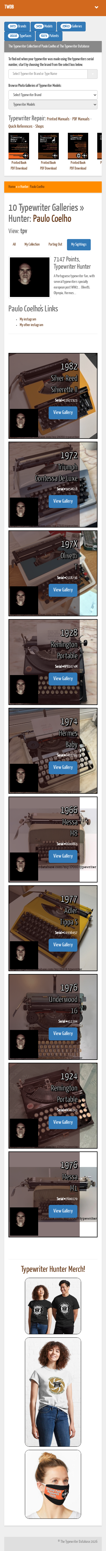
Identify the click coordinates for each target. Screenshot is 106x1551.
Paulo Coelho (37, 187)
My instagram (28, 319)
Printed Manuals (58, 119)
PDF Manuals (81, 119)
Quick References (20, 127)
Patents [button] (50, 36)
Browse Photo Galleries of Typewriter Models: (35, 86)
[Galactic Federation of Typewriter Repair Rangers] (53, 1392)
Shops (39, 127)
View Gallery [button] (63, 412)
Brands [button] (18, 27)
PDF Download (19, 168)
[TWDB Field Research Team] (53, 1484)
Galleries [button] (72, 27)
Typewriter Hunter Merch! (53, 1270)
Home (11, 187)
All (14, 244)
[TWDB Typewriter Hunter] (53, 1306)
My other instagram (31, 325)
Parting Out (55, 244)
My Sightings (78, 244)
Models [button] (44, 27)
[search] (53, 95)
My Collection (32, 244)
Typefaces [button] (20, 36)
